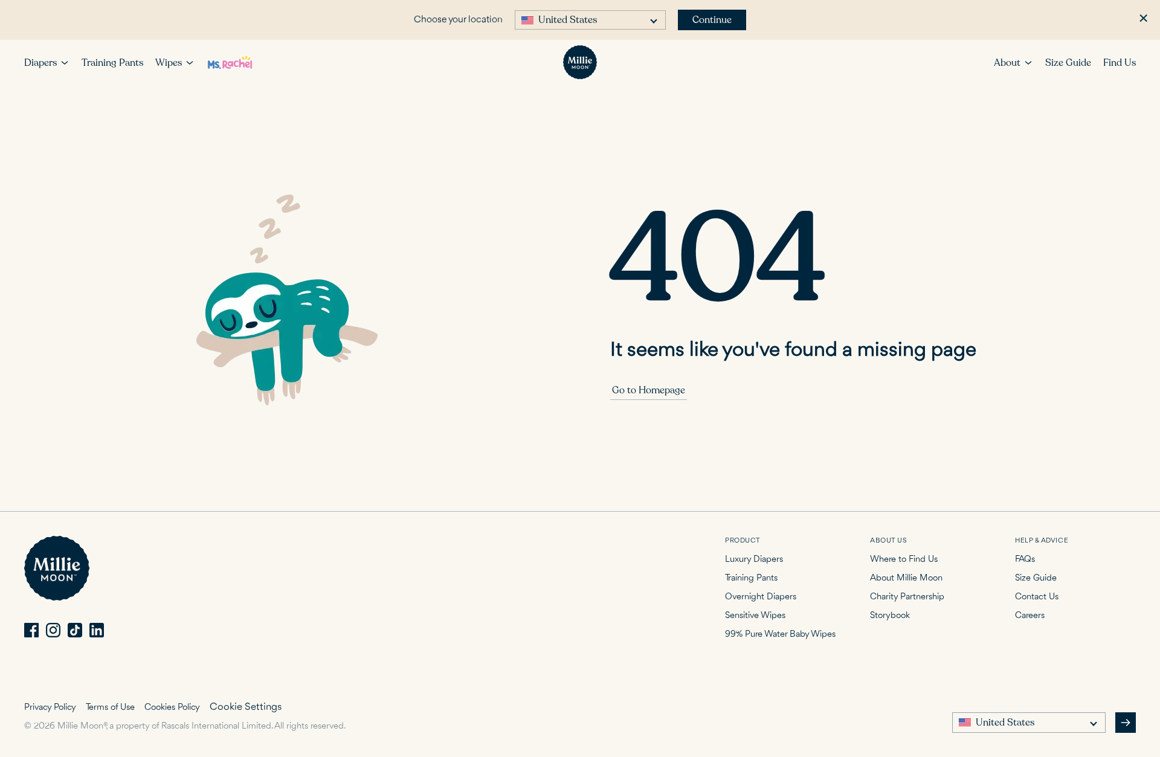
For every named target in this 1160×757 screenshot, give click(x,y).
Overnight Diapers (760, 597)
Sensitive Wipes (755, 615)
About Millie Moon (906, 578)
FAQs (1025, 559)
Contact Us (1036, 597)
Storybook (890, 615)
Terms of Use (110, 707)
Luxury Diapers (754, 559)
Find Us (1119, 62)
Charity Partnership (907, 597)
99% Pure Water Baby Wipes (780, 634)
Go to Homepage (648, 390)
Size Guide (1068, 62)
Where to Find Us (904, 559)
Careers (1030, 615)
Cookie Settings (246, 707)
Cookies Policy (172, 707)
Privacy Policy (50, 707)
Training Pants (112, 62)
